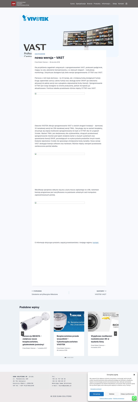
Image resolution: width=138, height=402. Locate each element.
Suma (72, 4)
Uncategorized (40, 54)
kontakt (95, 242)
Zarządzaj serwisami (95, 389)
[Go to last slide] (22, 333)
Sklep (115, 4)
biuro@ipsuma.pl (65, 386)
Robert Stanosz (43, 62)
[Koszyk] (126, 4)
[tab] (65, 357)
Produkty (97, 4)
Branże (89, 4)
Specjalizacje (81, 4)
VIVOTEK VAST (100, 292)
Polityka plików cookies (106, 398)
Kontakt (121, 4)
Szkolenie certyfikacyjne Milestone (45, 292)
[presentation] (35, 321)
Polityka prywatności (118, 398)
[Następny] (115, 333)
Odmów (111, 394)
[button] (134, 375)
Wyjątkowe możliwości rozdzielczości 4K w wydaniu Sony (101, 339)
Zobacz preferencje (127, 394)
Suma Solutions (65, 383)
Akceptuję (96, 394)
